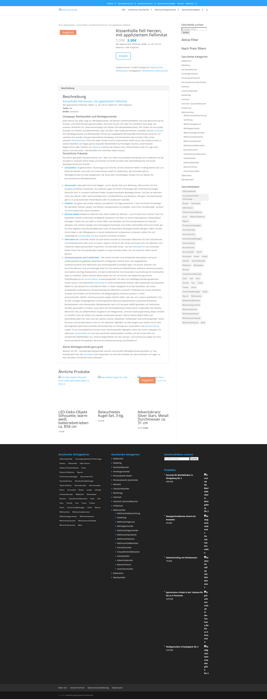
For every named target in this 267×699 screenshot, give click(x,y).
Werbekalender (79, 140)
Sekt (191, 278)
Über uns (62, 687)
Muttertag (186, 95)
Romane (185, 86)
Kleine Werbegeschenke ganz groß (83, 346)
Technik (180, 4)
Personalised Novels (190, 78)
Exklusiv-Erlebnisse (197, 216)
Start (60, 25)
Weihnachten (69, 25)
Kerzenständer (188, 252)
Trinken (185, 287)
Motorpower (198, 265)
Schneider (158, 130)
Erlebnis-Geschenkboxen (192, 212)
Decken (185, 203)
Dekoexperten (138, 246)
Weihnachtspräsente (193, 136)
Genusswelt (70, 185)
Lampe (204, 256)
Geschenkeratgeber (191, 10)
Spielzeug (188, 119)
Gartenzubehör (91, 279)
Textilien (69, 203)
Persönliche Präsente (75, 153)
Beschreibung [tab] (67, 88)
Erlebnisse (190, 4)
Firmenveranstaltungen (192, 225)
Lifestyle (186, 261)
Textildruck (97, 147)
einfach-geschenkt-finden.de (79, 695)
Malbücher (186, 61)
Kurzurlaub (187, 256)
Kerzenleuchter (191, 149)
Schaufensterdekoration (195, 154)
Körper (196, 256)
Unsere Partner (77, 687)
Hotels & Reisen (189, 243)
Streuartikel (70, 167)
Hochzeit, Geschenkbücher (193, 103)
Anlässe (110, 4)
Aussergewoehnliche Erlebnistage (191, 197)
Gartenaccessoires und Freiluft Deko (82, 257)
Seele (185, 278)
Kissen (199, 252)
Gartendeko (99, 282)
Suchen (186, 32)
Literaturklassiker (189, 91)
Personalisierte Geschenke (193, 82)
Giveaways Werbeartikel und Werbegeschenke (90, 116)
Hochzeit (185, 99)
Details (123, 56)
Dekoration (70, 239)
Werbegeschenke (192, 128)
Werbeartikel (187, 179)
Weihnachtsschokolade (191, 318)
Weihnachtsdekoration (194, 145)
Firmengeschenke (189, 73)
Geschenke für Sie (125, 4)
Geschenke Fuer (189, 234)
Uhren (193, 287)
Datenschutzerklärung (98, 687)
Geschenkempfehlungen (192, 239)
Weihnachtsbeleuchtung (195, 115)
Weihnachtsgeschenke (165, 10)
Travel (200, 283)
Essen (185, 216)
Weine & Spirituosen (190, 322)
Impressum (117, 687)
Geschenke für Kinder (166, 4)
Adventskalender (191, 162)
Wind (203, 322)
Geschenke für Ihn (145, 4)
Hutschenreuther (192, 171)
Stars (198, 278)
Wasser (185, 296)
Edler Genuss (188, 208)
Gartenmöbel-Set (86, 235)
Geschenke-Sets (189, 230)
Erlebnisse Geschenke (138, 10)
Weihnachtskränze (192, 141)
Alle (123, 10)
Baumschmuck (190, 166)
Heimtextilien (82, 25)
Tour (193, 283)
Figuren (185, 221)
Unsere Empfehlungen (191, 291)
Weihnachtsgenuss (192, 124)
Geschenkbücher (189, 69)
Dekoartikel (195, 203)
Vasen (205, 291)
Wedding (185, 65)
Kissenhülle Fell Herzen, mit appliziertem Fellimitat (95, 101)
